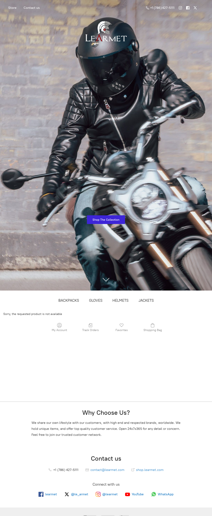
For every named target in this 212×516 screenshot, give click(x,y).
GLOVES (95, 300)
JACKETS (146, 300)
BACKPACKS (68, 300)
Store (12, 8)
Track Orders (90, 330)
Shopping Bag (152, 330)
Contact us (32, 8)
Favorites (122, 330)
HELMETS (120, 300)
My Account (59, 330)
